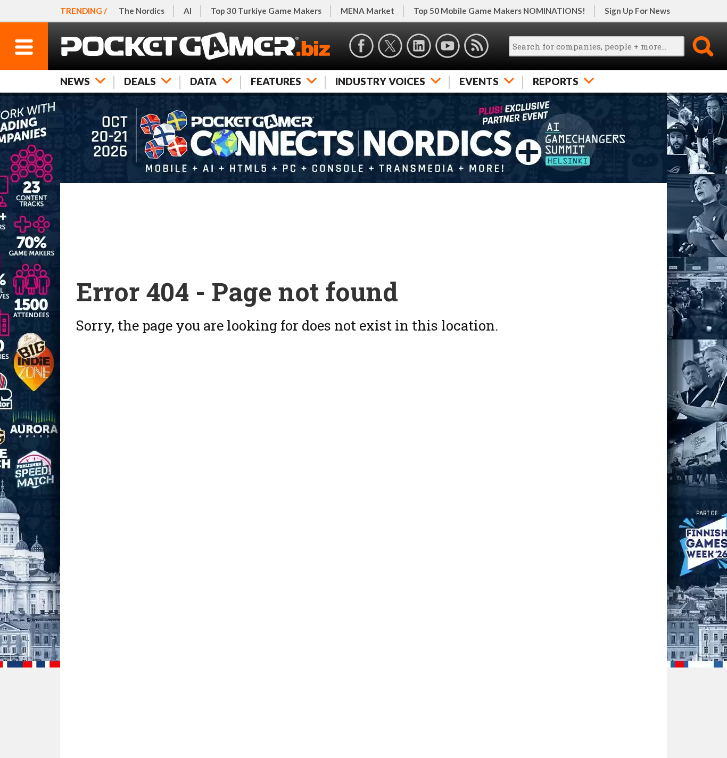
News (75, 81)
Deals (140, 81)
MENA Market (367, 10)
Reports (556, 81)
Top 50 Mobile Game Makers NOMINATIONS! (499, 10)
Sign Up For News (637, 10)
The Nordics (141, 10)
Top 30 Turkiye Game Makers (266, 10)
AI (188, 10)
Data (203, 81)
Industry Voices (380, 81)
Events (479, 81)
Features (276, 81)
